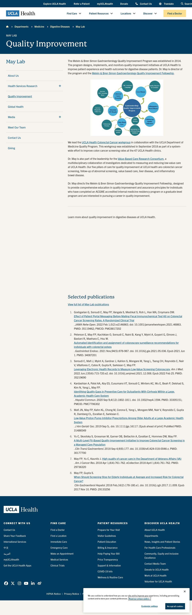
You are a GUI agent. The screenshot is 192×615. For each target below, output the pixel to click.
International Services (15, 541)
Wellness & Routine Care (110, 577)
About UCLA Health (154, 529)
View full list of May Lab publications (88, 304)
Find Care (72, 13)
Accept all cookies (175, 606)
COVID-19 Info (105, 571)
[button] (54, 3)
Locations (126, 13)
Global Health (16, 106)
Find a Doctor (174, 13)
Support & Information (109, 565)
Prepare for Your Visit (109, 529)
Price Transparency (108, 559)
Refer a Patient (82, 3)
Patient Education (107, 541)
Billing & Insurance (107, 547)
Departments (21, 26)
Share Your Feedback (15, 535)
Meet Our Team (17, 127)
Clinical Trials (58, 565)
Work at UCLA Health (155, 575)
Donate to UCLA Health (156, 569)
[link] (6, 583)
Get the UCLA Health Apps (17, 565)
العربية (7, 553)
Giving (11, 148)
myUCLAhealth (105, 3)
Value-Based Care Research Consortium (141, 158)
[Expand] (60, 85)
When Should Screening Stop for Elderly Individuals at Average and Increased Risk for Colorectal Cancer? (129, 479)
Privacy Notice (71, 593)
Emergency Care (59, 547)
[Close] (184, 591)
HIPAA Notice (53, 593)
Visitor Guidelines (107, 535)
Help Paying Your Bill (109, 553)
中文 (6, 547)
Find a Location (58, 535)
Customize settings (149, 606)
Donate (124, 3)
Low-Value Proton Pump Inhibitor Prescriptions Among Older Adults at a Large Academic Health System (129, 420)
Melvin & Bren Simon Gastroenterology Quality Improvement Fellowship (133, 73)
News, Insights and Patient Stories (162, 541)
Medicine (39, 26)
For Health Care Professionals (159, 547)
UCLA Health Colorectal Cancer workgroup (106, 142)
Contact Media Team (155, 563)
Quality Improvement (20, 96)
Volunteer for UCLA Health (158, 581)
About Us (13, 75)
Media (11, 117)
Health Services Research (22, 86)
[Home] (7, 26)
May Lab (80, 26)
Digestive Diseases (60, 26)
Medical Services (59, 559)
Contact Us (146, 3)
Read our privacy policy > (139, 598)
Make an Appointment (62, 553)
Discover (148, 13)
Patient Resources (99, 13)
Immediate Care (59, 541)
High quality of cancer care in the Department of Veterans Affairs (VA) (141, 458)
